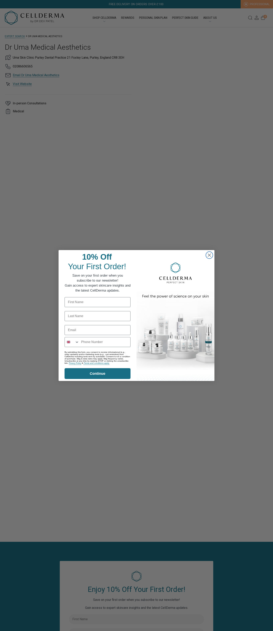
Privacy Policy (75, 363)
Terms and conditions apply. (96, 363)
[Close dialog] (209, 255)
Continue (97, 374)
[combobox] (72, 342)
